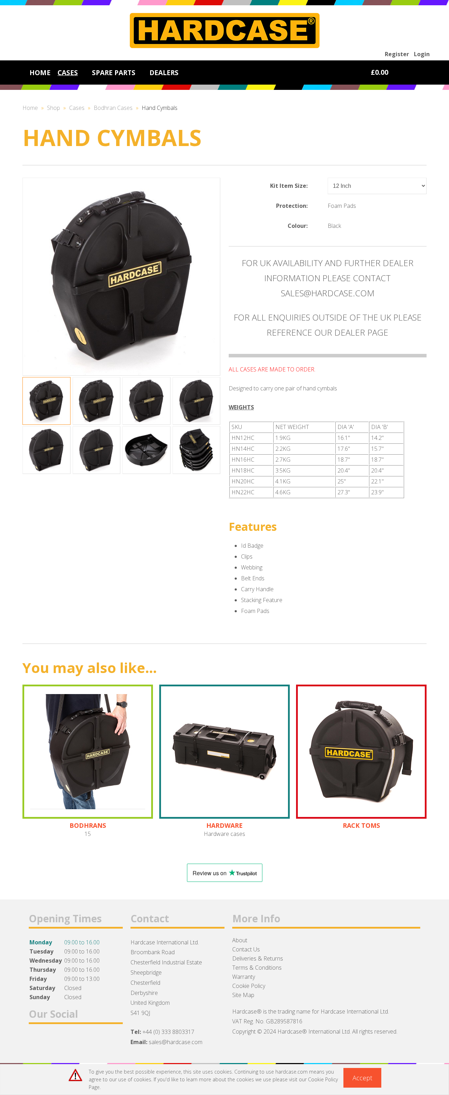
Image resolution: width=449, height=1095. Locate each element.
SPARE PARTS (113, 72)
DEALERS (164, 72)
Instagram (73, 1041)
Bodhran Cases (113, 108)
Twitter (55, 1041)
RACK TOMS (361, 825)
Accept (362, 1078)
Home (30, 108)
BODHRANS (87, 825)
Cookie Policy (248, 986)
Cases (77, 108)
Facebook (37, 1041)
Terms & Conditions (257, 967)
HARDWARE (224, 825)
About (239, 940)
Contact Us (246, 949)
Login (422, 54)
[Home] (225, 46)
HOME (40, 72)
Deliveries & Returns (257, 958)
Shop (53, 108)
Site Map (243, 995)
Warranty (243, 976)
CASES (68, 72)
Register (397, 54)
